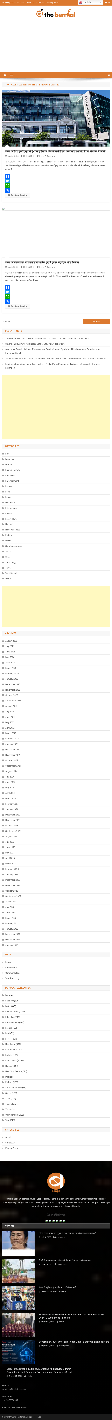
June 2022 (10, 912)
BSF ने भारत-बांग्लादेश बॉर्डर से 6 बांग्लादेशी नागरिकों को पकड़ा (65, 1260)
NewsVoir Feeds (12, 530)
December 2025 (12, 684)
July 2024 (9, 777)
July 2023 (9, 842)
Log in (8, 962)
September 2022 (13, 896)
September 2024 (13, 766)
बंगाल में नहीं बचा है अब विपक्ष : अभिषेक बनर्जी (57, 1287)
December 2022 (12, 880)
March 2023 (10, 864)
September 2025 (13, 700)
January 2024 (11, 809)
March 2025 (10, 733)
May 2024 (9, 787)
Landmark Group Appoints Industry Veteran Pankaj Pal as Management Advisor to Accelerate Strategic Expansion (52, 366)
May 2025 (9, 722)
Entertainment (12, 481)
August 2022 (11, 902)
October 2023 (11, 825)
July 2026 (9, 646)
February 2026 (12, 673)
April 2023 (10, 858)
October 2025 (11, 695)
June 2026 (10, 652)
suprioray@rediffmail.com (14, 1389)
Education (10, 475)
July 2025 (9, 711)
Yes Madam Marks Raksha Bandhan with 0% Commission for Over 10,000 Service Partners (47, 338)
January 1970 (11, 945)
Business (9, 459)
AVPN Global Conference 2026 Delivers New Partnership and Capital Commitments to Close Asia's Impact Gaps (56, 358)
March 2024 (10, 798)
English (86, 2)
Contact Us (39, 3)
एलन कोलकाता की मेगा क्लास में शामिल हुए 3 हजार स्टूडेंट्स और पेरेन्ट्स (42, 262)
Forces (8, 497)
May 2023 (9, 853)
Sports (8, 551)
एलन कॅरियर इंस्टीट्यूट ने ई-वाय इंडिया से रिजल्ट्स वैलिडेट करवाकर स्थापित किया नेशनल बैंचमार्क (55, 151)
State (7, 557)
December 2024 (12, 749)
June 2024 (10, 782)
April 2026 (10, 662)
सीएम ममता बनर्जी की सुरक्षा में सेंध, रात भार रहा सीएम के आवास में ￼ (67, 1233)
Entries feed (11, 967)
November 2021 (12, 939)
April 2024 (10, 793)
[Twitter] (56, 181)
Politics (8, 535)
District (8, 464)
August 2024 (11, 771)
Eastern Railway (12, 470)
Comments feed (13, 973)
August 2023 (11, 836)
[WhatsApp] (56, 185)
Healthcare (10, 503)
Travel (8, 568)
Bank (7, 454)
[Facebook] (56, 176)
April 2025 (10, 728)
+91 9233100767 (19, 1407)
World (8, 578)
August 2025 (11, 706)
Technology (10, 562)
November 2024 (12, 755)
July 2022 (9, 907)
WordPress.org (12, 978)
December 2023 (12, 815)
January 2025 (11, 744)
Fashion (9, 486)
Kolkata (8, 513)
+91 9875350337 (10, 1400)
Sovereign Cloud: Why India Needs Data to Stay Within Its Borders (35, 344)
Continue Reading (19, 195)
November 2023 (12, 820)
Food (7, 492)
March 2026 (10, 668)
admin (63, 1292)
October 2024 (11, 760)
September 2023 (13, 831)
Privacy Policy (52, 3)
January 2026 (11, 679)
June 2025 (10, 717)
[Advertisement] (56, 50)
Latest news (11, 519)
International (11, 508)
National (9, 524)
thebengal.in (29, 156)
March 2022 (10, 918)
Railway (9, 541)
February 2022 (12, 923)
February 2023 (12, 869)
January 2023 (11, 874)
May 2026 (9, 657)
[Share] (56, 190)
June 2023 (10, 847)
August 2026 (11, 641)
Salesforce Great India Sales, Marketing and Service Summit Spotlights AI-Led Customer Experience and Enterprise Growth (53, 351)
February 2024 (12, 804)
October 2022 (11, 891)
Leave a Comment (47, 156)
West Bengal (11, 573)
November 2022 (12, 885)
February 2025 (12, 738)
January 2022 (11, 929)
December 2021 (12, 934)
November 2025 (12, 690)
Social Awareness (13, 546)
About (29, 3)
